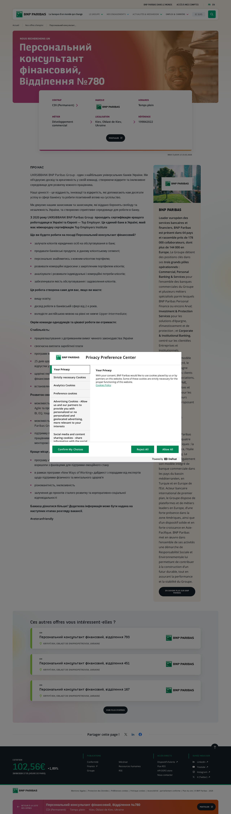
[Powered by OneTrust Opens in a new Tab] (166, 459)
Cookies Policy (103, 385)
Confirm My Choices (70, 449)
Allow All (167, 449)
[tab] (70, 369)
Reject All (142, 449)
